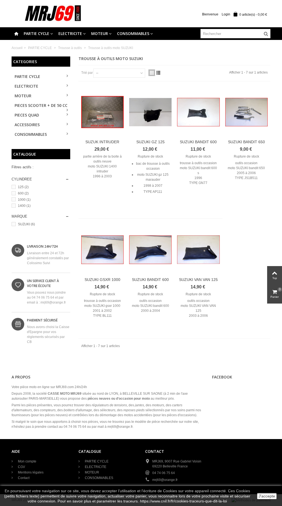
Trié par (87, 73)
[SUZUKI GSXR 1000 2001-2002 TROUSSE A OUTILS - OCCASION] (102, 249)
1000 (24, 200)
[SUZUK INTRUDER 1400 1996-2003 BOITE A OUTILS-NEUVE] (102, 112)
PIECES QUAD (27, 115)
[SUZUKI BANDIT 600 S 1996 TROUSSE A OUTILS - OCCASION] (198, 112)
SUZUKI (26, 224)
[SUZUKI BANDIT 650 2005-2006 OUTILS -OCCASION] (246, 112)
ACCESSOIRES (27, 124)
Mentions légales (30, 472)
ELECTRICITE (70, 33)
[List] (158, 72)
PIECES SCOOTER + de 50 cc (41, 105)
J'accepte (267, 496)
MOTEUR (99, 33)
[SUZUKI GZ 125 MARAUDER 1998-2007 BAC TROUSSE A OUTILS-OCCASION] (150, 112)
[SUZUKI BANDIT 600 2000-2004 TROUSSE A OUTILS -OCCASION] (150, 249)
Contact (23, 478)
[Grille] (151, 72)
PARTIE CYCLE (36, 33)
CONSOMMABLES (133, 33)
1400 (24, 206)
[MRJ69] (53, 13)
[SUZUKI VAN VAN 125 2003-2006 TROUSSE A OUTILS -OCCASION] (198, 249)
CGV (21, 467)
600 (23, 193)
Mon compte (26, 461)
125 (23, 187)
